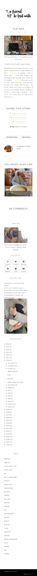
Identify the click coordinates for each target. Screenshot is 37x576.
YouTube (23, 271)
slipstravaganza (13, 371)
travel (6, 543)
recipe (6, 528)
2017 (7, 415)
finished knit (8, 484)
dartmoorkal (8, 470)
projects (6, 524)
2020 (8, 360)
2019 (7, 409)
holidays (6, 495)
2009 (8, 437)
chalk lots (18, 127)
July (9, 390)
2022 (8, 355)
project (6, 521)
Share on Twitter (19, 117)
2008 (8, 439)
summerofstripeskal (10, 539)
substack (7, 535)
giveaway (7, 492)
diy (5, 473)
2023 (8, 352)
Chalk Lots (13, 73)
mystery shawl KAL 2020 (15, 382)
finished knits (8, 488)
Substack (9, 192)
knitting (6, 506)
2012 (7, 428)
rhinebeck (7, 532)
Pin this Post (20, 121)
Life (5, 510)
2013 (7, 426)
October (11, 368)
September (11, 385)
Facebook (7, 264)
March (10, 401)
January (10, 407)
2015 (7, 420)
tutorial (6, 546)
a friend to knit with (24, 148)
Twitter (16, 264)
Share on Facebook (19, 113)
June (9, 393)
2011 (7, 431)
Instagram (23, 264)
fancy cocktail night (10, 477)
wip (5, 550)
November (11, 366)
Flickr (15, 271)
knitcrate (7, 503)
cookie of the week (10, 466)
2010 (7, 434)
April (9, 398)
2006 (8, 445)
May (9, 396)
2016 (7, 417)
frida (9, 375)
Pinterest (7, 271)
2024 (8, 349)
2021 (7, 358)
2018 (7, 412)
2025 (8, 347)
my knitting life (9, 514)
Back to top (28, 574)
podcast (6, 517)
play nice (10, 378)
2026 (8, 344)
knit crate (7, 499)
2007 (8, 442)
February (11, 404)
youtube (6, 554)
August (10, 388)
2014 (7, 423)
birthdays (7, 459)
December (11, 363)
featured (24, 127)
